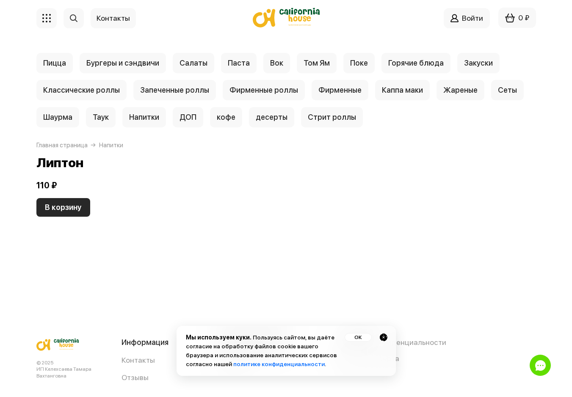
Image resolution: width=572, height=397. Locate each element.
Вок (276, 62)
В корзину (63, 207)
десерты (271, 117)
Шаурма (57, 117)
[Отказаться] (384, 337)
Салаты (193, 62)
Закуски (478, 62)
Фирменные (340, 89)
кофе (226, 117)
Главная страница (62, 145)
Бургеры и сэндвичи (122, 62)
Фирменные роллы (263, 89)
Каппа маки (402, 89)
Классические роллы (81, 89)
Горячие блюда (416, 62)
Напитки (144, 117)
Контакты (138, 360)
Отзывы (135, 377)
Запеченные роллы (174, 89)
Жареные (460, 89)
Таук (101, 117)
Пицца (54, 62)
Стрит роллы (332, 117)
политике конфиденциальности (279, 364)
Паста (239, 62)
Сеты (507, 89)
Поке (359, 62)
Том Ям (317, 62)
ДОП (188, 117)
